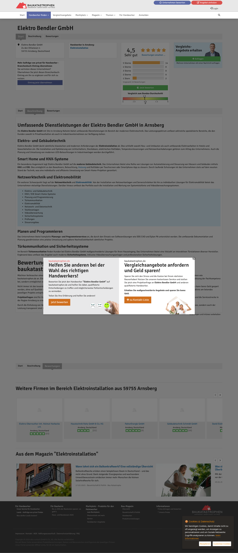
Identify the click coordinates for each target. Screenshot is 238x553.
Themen (110, 15)
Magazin (96, 15)
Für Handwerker (127, 15)
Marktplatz (80, 15)
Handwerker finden (38, 15)
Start (22, 15)
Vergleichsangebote (62, 15)
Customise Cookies (221, 544)
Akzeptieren (205, 544)
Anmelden (143, 15)
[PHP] (35, 5)
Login (215, 8)
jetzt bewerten (59, 302)
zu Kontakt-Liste (139, 300)
